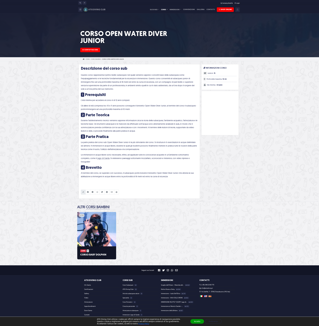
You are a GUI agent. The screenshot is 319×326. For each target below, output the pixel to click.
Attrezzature (88, 302)
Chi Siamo (87, 285)
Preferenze (213, 321)
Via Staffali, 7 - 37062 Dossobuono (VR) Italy (215, 292)
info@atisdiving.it (207, 288)
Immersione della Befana (169, 310)
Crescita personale (129, 306)
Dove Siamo (88, 310)
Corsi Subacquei (128, 285)
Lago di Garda (103, 158)
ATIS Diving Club (92, 280)
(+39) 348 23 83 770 (207, 285)
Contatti (210, 9)
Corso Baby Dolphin (93, 255)
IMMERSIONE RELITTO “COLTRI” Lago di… (174, 302)
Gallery (86, 293)
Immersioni (175, 9)
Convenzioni (189, 9)
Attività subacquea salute (131, 293)
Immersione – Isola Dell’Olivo (171, 293)
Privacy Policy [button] (143, 323)
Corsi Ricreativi (128, 302)
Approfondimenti (90, 306)
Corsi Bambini (96, 59)
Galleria (200, 9)
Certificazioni (88, 289)
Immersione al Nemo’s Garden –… (172, 306)
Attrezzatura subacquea (131, 310)
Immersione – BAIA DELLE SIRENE (172, 298)
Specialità (126, 298)
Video (86, 298)
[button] (80, 3)
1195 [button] (82, 215)
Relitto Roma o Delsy (168, 289)
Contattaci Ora (91, 50)
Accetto (197, 321)
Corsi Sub (128, 280)
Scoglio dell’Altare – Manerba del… (172, 285)
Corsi (163, 9)
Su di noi (154, 9)
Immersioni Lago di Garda (131, 315)
